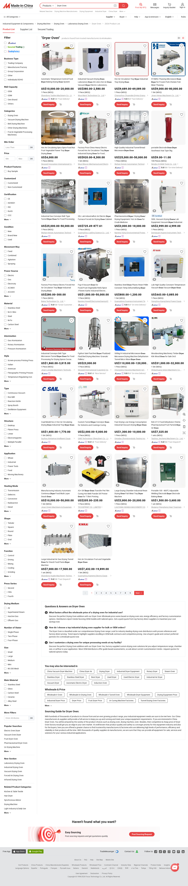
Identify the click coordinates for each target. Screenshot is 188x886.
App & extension (152, 16)
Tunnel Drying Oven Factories (153, 700)
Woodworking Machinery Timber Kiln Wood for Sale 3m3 (167, 355)
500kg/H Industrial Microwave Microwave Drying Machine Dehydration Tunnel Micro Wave (131, 356)
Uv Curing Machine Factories (121, 700)
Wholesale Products (79, 865)
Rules (183, 16)
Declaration (94, 873)
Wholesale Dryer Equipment (138, 694)
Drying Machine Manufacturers (66, 11)
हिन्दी (126, 868)
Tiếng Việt (152, 868)
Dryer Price (76, 700)
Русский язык (65, 868)
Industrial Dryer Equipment (128, 671)
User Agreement (82, 873)
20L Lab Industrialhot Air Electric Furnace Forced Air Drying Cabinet (95, 217)
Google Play (35, 851)
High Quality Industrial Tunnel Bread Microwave (130, 149)
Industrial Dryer (100, 11)
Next (138, 593)
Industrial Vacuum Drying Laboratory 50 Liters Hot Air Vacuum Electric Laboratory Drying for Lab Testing (95, 82)
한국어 (112, 868)
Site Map (99, 860)
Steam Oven (170, 671)
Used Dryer (111, 677)
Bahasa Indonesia (166, 868)
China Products (37, 865)
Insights (167, 865)
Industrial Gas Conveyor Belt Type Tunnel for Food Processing (57, 217)
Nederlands (95, 868)
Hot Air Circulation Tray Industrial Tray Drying (131, 80)
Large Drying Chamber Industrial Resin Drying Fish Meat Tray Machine (131, 493)
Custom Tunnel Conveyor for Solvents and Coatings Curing (93, 423)
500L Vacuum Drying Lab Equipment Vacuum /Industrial (166, 221)
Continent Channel (111, 865)
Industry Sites (126, 865)
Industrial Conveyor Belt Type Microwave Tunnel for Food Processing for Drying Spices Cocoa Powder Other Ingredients (57, 356)
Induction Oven (100, 683)
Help (136, 16)
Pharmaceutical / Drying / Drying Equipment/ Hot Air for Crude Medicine (130, 219)
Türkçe (143, 868)
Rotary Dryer (152, 671)
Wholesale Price (95, 865)
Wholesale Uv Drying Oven (80, 694)
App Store (18, 851)
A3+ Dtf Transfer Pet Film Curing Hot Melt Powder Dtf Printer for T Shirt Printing (93, 493)
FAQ (85, 860)
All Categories (12, 16)
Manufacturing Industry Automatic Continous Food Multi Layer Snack (56, 493)
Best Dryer (95, 677)
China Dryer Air (85, 671)
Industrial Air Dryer (154, 677)
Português (44, 868)
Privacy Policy (107, 873)
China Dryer (113, 11)
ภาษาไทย (134, 868)
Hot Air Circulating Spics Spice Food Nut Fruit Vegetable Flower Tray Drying (58, 150)
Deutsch (85, 868)
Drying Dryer (104, 671)
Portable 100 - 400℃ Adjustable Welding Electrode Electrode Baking (165, 493)
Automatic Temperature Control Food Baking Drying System (57, 80)
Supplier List (26, 29)
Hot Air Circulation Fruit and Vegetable (94, 560)
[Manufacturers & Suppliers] (18, 6)
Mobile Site (110, 860)
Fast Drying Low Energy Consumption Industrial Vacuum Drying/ (131, 423)
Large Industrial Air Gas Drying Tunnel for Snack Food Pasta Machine (57, 562)
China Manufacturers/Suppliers (57, 865)
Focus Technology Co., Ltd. (96, 876)
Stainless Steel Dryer (75, 677)
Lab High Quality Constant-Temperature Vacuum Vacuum (168, 286)
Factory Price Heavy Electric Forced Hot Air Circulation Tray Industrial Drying (58, 287)
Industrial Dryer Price (56, 700)
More (47, 705)
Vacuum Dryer (53, 683)
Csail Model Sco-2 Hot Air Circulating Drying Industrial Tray (57, 423)
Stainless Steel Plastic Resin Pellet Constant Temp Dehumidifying (131, 286)
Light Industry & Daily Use (15, 808)
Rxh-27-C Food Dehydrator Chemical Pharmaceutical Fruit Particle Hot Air (168, 425)
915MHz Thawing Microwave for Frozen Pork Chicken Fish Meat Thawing (166, 82)
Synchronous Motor (12, 800)
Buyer (122, 16)
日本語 (119, 868)
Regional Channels (141, 865)
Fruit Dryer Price (95, 700)
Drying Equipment (86, 11)
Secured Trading (46, 29)
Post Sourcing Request (142, 834)
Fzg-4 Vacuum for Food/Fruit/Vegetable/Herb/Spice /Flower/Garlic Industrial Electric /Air (92, 287)
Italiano (76, 868)
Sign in (182, 7)
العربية (104, 868)
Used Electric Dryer (131, 677)
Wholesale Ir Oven (54, 694)
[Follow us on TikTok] (160, 851)
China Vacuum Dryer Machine (59, 671)
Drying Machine (10, 804)
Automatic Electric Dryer (76, 683)
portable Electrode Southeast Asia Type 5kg (164, 149)
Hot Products (23, 865)
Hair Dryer (8, 795)
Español (34, 868)
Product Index (156, 865)
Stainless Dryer (53, 677)
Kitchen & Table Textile (13, 791)
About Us (77, 860)
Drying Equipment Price (167, 694)
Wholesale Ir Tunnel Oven (109, 694)
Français (54, 868)
